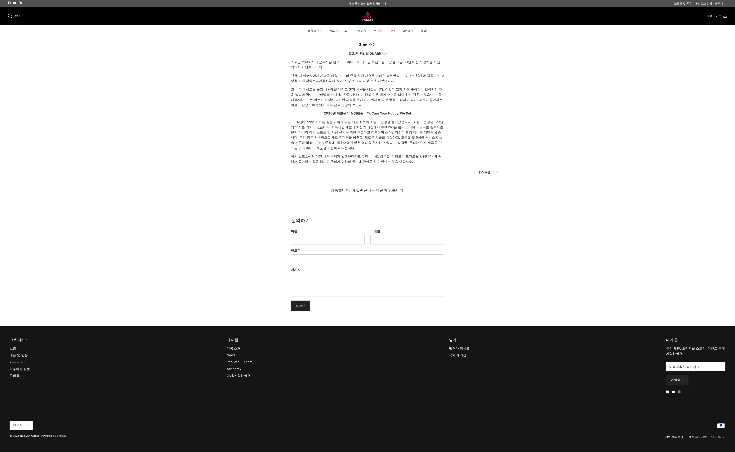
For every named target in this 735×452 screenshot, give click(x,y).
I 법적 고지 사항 (697, 436)
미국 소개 (234, 348)
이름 (294, 231)
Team (424, 30)
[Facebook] (9, 3)
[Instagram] (20, 3)
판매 (392, 30)
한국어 (719, 3)
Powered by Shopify (53, 435)
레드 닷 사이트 (338, 30)
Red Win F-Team (239, 362)
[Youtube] (14, 3)
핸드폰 (296, 250)
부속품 (378, 30)
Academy (234, 369)
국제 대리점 (457, 355)
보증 (13, 348)
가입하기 (677, 380)
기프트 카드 (18, 362)
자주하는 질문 (20, 369)
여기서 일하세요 (238, 376)
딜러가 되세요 (459, 348)
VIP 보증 (408, 30)
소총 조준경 (315, 30)
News (231, 355)
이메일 (375, 231)
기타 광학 (360, 30)
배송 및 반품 (19, 355)
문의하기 (16, 376)
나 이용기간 (718, 436)
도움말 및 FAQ (683, 3)
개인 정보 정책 (703, 3)
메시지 (296, 270)
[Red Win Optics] (367, 16)
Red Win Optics (29, 435)
